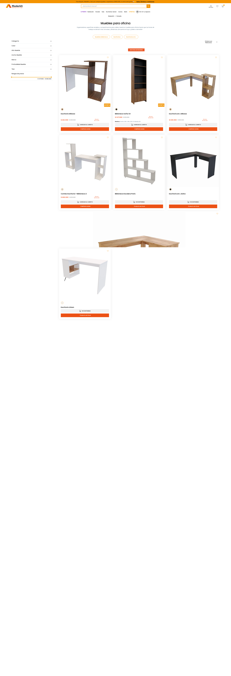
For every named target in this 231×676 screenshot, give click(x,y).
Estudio (119, 16)
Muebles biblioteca (101, 37)
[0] (223, 6)
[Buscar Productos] (148, 6)
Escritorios (117, 37)
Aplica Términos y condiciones (145, 1)
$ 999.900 (47, 79)
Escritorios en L (131, 37)
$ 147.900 (41, 79)
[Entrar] (211, 6)
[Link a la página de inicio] (112, 16)
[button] (32, 41)
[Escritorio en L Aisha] (139, 229)
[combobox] (115, 6)
